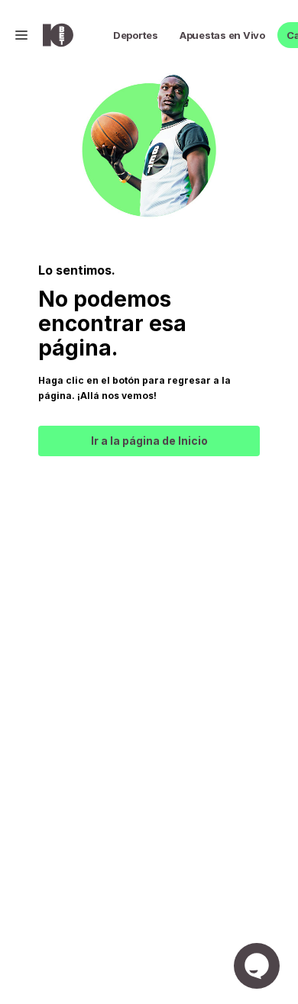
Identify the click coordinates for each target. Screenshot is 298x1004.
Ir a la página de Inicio (149, 440)
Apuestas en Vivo (222, 35)
